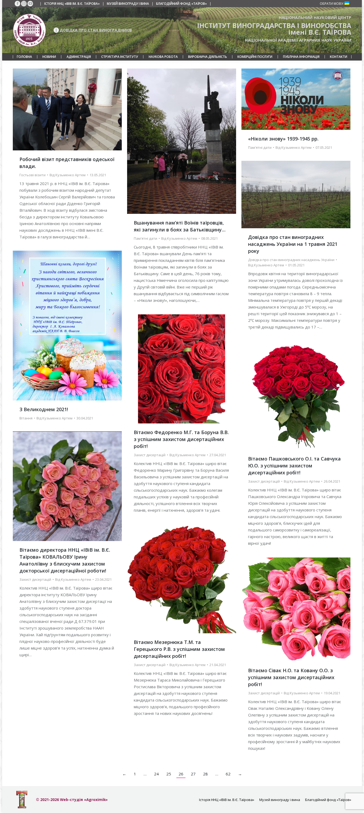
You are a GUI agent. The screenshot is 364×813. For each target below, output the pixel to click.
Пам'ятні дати (145, 238)
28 (205, 773)
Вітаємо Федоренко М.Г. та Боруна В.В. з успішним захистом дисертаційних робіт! (181, 439)
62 (228, 773)
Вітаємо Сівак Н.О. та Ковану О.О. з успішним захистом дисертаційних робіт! (291, 677)
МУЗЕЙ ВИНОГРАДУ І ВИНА (128, 3)
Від (68, 175)
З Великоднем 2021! (43, 409)
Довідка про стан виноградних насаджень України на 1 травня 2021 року (292, 244)
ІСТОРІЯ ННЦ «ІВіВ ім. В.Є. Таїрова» (72, 3)
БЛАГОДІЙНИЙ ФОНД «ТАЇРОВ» (181, 3)
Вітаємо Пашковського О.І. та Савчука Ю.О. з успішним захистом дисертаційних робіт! (294, 465)
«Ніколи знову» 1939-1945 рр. (283, 138)
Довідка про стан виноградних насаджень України (291, 259)
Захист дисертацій (149, 454)
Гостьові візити (32, 175)
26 (181, 773)
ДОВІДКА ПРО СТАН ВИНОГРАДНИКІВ (96, 30)
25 (168, 773)
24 (156, 773)
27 (193, 773)
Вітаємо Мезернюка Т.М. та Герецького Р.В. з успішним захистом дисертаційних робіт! (179, 649)
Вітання (26, 418)
